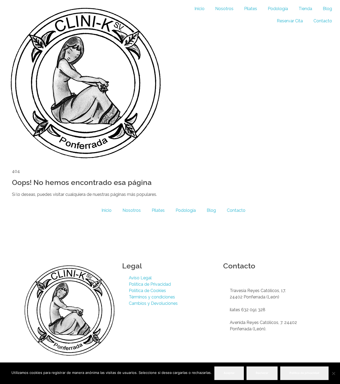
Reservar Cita (290, 20)
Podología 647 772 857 (252, 277)
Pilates (250, 8)
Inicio (199, 8)
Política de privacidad (304, 373)
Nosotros (224, 8)
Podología (278, 8)
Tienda (305, 8)
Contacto (322, 20)
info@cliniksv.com (247, 284)
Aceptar (229, 373)
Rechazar (262, 373)
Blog (327, 8)
